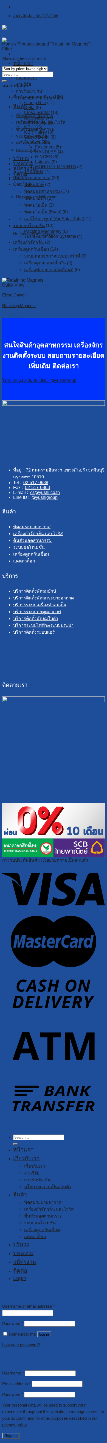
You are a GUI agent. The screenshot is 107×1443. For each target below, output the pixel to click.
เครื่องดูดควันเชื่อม (31, 249)
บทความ (23, 163)
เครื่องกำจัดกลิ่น (28, 242)
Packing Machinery (42, 231)
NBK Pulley (35, 132)
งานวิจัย (31, 1173)
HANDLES (46, 152)
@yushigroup (45, 497)
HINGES (43, 157)
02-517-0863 (37, 487)
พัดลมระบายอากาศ (31, 177)
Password (12, 1323)
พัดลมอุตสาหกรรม (42, 191)
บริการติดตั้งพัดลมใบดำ (35, 618)
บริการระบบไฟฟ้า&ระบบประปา (43, 625)
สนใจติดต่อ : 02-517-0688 (35, 16)
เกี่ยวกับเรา (26, 77)
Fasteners (45, 147)
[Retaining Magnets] (22, 280)
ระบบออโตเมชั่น (29, 225)
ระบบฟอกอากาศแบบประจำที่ (52, 256)
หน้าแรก (23, 63)
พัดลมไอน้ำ (35, 198)
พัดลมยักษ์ (34, 184)
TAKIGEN (33, 171)
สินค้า (20, 1194)
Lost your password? (21, 1344)
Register (11, 1436)
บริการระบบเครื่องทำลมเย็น (39, 604)
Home (8, 44)
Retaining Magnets (19, 305)
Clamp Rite (35, 102)
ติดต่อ (20, 1271)
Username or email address (28, 1306)
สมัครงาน (24, 168)
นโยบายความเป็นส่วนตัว (64, 860)
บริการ (21, 158)
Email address (16, 1383)
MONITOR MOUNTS (55, 166)
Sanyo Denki (36, 137)
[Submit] (4, 81)
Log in (44, 1334)
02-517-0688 (35, 482)
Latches (42, 161)
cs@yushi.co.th (45, 492)
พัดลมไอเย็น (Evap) (42, 212)
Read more (13, 315)
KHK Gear (34, 117)
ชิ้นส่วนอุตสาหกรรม (32, 97)
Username (13, 1373)
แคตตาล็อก (27, 149)
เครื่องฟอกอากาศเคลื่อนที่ (49, 269)
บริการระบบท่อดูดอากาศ (37, 611)
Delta (29, 107)
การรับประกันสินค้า (21, 860)
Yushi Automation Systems (50, 236)
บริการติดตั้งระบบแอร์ (34, 632)
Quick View (13, 285)
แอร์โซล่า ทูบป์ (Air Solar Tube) (54, 218)
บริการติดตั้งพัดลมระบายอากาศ (43, 598)
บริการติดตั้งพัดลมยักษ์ (34, 591)
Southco (32, 142)
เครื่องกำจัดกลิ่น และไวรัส (38, 533)
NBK (28, 127)
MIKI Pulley (35, 122)
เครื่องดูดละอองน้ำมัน (45, 263)
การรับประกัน (29, 91)
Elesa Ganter (37, 112)
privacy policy (14, 1424)
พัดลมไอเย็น (35, 205)
